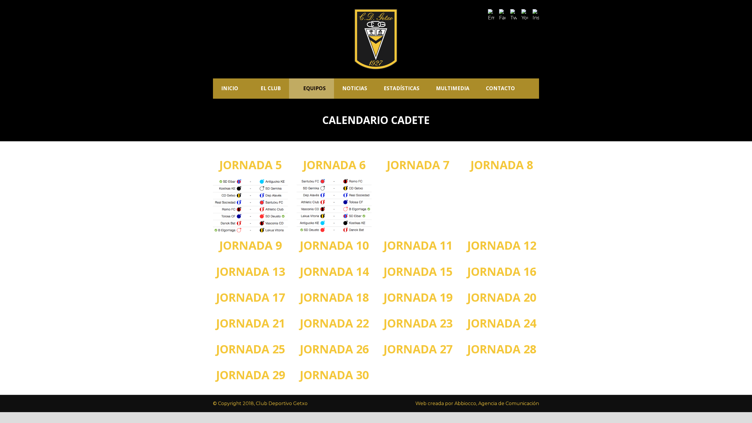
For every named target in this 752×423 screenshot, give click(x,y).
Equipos (314, 88)
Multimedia (452, 88)
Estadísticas (401, 88)
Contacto (500, 88)
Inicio (229, 88)
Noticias (354, 88)
